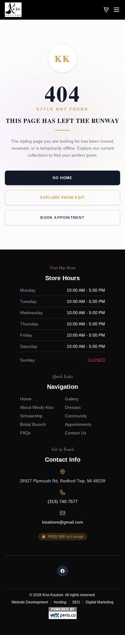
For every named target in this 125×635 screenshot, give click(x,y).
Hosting (60, 602)
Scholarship (31, 415)
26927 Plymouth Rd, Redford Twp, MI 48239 (62, 480)
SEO (76, 602)
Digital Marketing (99, 602)
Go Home (62, 178)
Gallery (72, 398)
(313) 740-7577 (63, 501)
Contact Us (75, 432)
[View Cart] (106, 10)
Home (26, 398)
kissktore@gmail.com (62, 522)
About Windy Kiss (36, 407)
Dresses (73, 407)
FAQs (25, 432)
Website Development (30, 602)
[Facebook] (62, 570)
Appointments (78, 424)
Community (76, 415)
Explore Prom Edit (62, 197)
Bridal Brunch (33, 424)
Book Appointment (62, 218)
